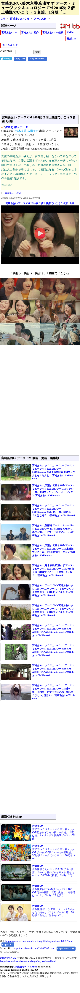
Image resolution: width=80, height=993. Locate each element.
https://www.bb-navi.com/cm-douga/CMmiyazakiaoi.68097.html (39, 941)
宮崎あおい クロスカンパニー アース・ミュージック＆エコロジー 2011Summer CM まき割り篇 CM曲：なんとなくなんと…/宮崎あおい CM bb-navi (53, 472)
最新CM (71, 38)
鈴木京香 (21, 130)
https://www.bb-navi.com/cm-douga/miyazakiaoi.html (28, 961)
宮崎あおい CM (19, 18)
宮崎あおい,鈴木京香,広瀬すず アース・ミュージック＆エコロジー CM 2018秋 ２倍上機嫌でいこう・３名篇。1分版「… (38, 7)
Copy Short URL (37, 58)
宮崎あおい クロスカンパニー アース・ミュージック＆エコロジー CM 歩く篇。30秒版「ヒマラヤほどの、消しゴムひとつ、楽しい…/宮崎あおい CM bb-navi (53, 692)
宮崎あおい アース (16, 127)
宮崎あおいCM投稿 (52, 32)
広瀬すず (33, 130)
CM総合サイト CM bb (25, 966)
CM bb (70, 32)
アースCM (40, 18)
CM (3, 18)
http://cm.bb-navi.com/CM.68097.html (34, 948)
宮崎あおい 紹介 (30, 32)
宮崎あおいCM (9, 32)
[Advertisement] (40, 89)
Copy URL (20, 58)
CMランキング (9, 45)
